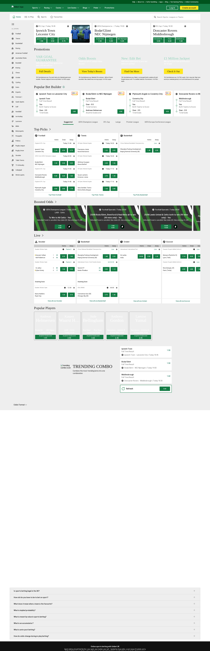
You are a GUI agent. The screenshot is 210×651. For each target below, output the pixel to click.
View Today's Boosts (92, 71)
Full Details (45, 71)
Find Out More (131, 71)
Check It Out (173, 71)
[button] (41, 40)
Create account (189, 8)
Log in (172, 8)
